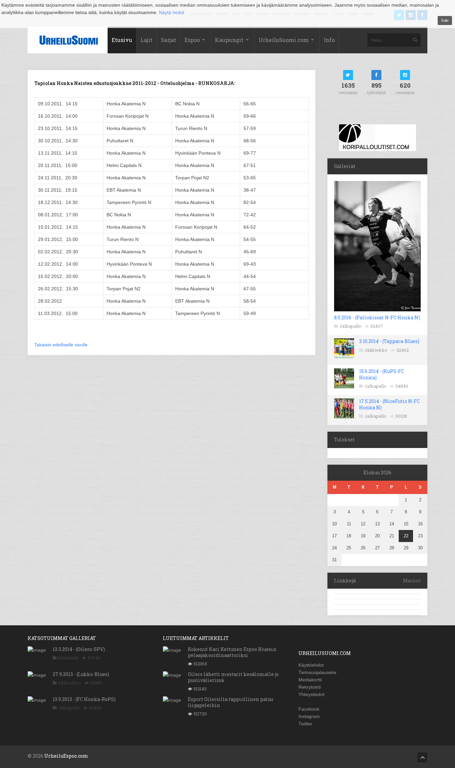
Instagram (309, 716)
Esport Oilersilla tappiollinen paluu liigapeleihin (230, 702)
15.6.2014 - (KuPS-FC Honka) (381, 374)
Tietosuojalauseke (317, 672)
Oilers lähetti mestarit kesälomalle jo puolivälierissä (233, 677)
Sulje (445, 20)
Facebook (308, 709)
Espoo (192, 39)
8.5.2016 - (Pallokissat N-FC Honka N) (377, 317)
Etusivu (122, 39)
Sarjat (168, 39)
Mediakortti (310, 679)
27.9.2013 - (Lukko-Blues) (81, 674)
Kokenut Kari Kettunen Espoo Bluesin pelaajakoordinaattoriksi (232, 652)
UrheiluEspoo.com (66, 756)
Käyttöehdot (311, 665)
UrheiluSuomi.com (283, 39)
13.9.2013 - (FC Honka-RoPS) (84, 699)
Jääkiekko (375, 350)
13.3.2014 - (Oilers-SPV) (79, 649)
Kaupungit (229, 39)
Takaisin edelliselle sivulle (61, 344)
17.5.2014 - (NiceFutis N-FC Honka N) (389, 404)
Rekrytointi (309, 687)
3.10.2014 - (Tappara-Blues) (389, 341)
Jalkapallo (350, 326)
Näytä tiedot (171, 12)
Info (329, 39)
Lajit (147, 39)
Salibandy (68, 658)
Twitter (305, 723)
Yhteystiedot (311, 694)
